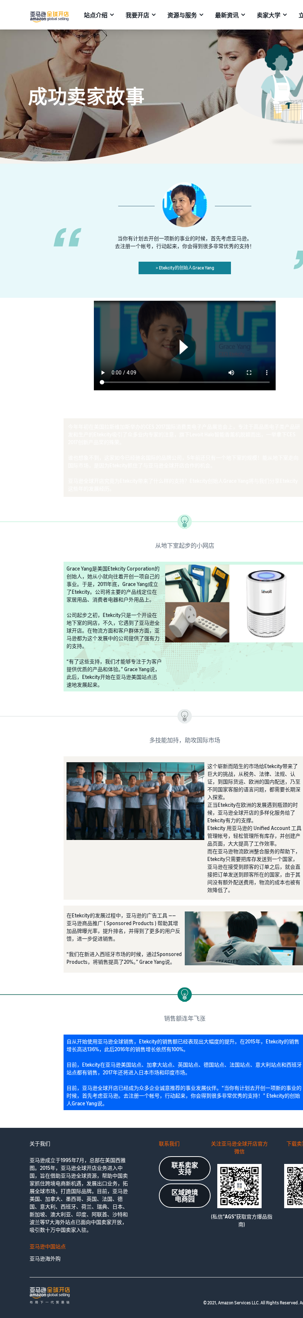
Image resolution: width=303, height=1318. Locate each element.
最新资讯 (227, 15)
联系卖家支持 (184, 1168)
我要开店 (137, 15)
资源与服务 (182, 15)
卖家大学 (268, 15)
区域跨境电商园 (184, 1195)
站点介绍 (96, 15)
